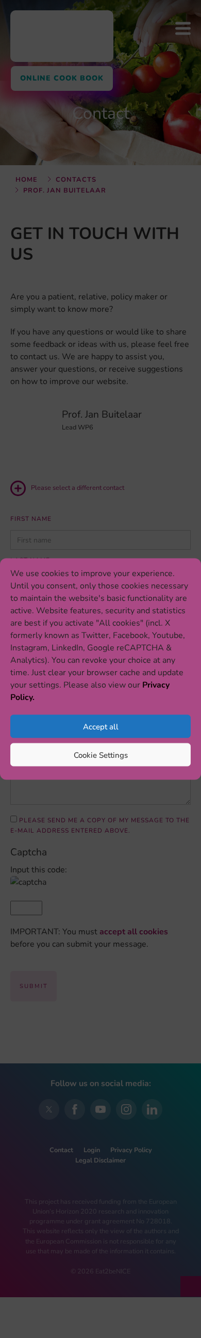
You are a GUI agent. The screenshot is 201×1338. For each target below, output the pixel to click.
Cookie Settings (101, 755)
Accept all (101, 726)
